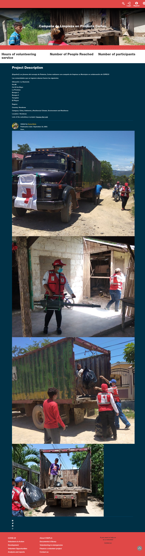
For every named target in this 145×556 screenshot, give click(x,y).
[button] (72, 520)
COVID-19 (12, 538)
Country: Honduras (19, 107)
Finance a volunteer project (51, 549)
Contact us (44, 552)
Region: (15, 104)
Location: (15, 114)
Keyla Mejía (32, 124)
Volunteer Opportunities (17, 549)
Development (13, 545)
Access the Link (42, 117)
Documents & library (48, 541)
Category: (15, 110)
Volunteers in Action (16, 541)
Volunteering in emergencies (51, 545)
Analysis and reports (16, 552)
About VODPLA (46, 538)
